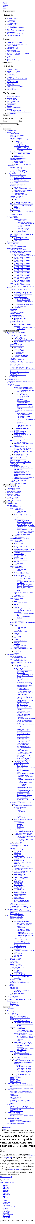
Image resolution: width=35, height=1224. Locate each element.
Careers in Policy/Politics (20, 1057)
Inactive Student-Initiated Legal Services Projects (22, 763)
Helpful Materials (21, 927)
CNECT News (18, 842)
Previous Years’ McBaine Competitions (23, 931)
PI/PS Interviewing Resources (25, 1034)
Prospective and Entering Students (23, 387)
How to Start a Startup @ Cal (21, 990)
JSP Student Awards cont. (20, 237)
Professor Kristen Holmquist (21, 901)
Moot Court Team (18, 953)
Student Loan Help (22, 422)
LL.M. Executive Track (16, 176)
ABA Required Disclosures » (18, 375)
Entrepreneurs (14, 988)
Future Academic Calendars (17, 283)
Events (5, 3)
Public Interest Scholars (23, 401)
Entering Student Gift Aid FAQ (25, 390)
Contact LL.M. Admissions (21, 355)
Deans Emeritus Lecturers (14, 491)
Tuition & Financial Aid (16, 196)
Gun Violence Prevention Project (26, 718)
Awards (12, 903)
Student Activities (18, 156)
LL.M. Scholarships (19, 437)
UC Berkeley (7, 1217)
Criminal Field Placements (17, 967)
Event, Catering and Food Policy (15, 30)
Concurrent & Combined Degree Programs (21, 362)
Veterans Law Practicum (13, 996)
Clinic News (17, 535)
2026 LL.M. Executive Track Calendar (20, 251)
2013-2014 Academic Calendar (22, 274)
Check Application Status (20, 194)
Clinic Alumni (21, 628)
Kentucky (19, 816)
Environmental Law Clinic (17, 540)
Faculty (16, 155)
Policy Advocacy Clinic (16, 598)
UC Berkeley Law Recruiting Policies (20, 1091)
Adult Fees (16, 607)
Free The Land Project (23, 784)
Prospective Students (19, 161)
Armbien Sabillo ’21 (19, 895)
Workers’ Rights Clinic (23, 758)
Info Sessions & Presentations (18, 459)
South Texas (20, 827)
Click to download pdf (6, 1177)
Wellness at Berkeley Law (14, 107)
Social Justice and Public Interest (19, 140)
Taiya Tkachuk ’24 (19, 879)
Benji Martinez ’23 (19, 889)
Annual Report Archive (20, 647)
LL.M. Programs (11, 173)
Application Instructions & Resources (24, 1060)
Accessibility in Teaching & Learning (17, 44)
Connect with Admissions (17, 346)
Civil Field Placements (16, 965)
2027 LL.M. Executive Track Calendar (24, 286)
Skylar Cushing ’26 (19, 860)
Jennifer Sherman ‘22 (19, 898)
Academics (7, 129)
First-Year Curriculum (16, 167)
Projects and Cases (19, 519)
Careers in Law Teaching (13, 1112)
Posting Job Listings (15, 1097)
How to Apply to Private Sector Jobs (23, 1022)
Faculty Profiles (11, 74)
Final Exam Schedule (12, 82)
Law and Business (15, 136)
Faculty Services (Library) (14, 51)
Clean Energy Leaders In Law (25, 692)
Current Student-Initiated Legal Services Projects (22, 667)
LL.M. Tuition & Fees (19, 433)
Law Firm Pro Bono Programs (18, 904)
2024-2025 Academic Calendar (22, 257)
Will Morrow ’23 (18, 891)
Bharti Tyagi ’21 (18, 888)
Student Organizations (13, 101)
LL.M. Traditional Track (16, 179)
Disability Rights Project (23, 703)
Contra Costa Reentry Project (25, 700)
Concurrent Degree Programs (18, 168)
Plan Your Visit (18, 347)
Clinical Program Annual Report (19, 645)
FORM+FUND (18, 991)
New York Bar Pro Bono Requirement (20, 906)
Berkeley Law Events (12, 48)
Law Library (6, 5)
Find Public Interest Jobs (20, 1033)
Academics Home (11, 130)
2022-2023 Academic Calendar (22, 260)
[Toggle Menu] (0, 126)
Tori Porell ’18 (17, 865)
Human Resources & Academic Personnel (18, 53)
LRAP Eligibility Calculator (24, 414)
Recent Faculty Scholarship (14, 492)
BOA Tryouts (17, 949)
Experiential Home (12, 503)
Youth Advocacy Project (23, 760)
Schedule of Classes (12, 23)
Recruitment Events (19, 350)
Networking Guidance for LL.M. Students (21, 1088)
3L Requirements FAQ (20, 318)
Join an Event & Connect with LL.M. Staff (21, 204)
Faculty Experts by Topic (13, 488)
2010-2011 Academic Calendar (22, 278)
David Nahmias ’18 (19, 856)
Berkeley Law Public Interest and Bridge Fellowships (26, 1049)
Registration (13, 309)
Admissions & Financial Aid (11, 330)
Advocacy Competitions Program (16, 915)
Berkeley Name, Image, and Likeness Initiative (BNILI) (24, 682)
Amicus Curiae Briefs (23, 520)
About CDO (10, 1010)
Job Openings (7, 1205)
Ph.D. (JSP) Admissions (13, 379)
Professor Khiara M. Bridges (21, 900)
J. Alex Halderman (7, 1157)
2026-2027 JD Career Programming (19, 1016)
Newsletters (17, 552)
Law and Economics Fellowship (22, 164)
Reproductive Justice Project (24, 752)
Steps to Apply (17, 187)
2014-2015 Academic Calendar (22, 272)
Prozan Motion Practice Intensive (22, 920)
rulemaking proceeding (15, 1169)
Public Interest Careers (16, 1027)
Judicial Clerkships (15, 1059)
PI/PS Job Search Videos (23, 1040)
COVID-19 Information (13, 35)
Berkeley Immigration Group (25, 674)
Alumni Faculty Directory (17, 1114)
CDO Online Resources (16, 1111)
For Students (7, 62)
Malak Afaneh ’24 (18, 882)
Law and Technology (16, 138)
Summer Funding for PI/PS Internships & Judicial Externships (24, 1045)
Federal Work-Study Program (18, 483)
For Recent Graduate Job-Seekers (19, 1106)
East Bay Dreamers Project (24, 706)
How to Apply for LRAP (23, 416)
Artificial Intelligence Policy (21, 298)
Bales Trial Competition (20, 946)
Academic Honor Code (20, 295)
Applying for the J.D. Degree (18, 335)
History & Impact (15, 1005)
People (15, 601)
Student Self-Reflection (23, 573)
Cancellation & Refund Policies (22, 202)
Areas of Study (11, 132)
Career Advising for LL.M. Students (16, 1083)
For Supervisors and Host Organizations (21, 975)
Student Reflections (22, 560)
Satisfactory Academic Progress (22, 478)
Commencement (11, 104)
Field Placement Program (13, 959)
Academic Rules (11, 24)
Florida (19, 813)
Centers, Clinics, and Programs (22, 153)
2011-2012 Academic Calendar (22, 277)
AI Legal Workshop (22, 766)
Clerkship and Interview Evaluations (23, 1072)
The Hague (17, 970)
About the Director (15, 1002)
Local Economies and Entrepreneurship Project (23, 792)
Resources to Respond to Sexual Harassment (19, 61)
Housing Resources (19, 201)
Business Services (11, 50)
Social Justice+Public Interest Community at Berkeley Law (21, 146)
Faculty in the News (12, 497)
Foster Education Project (23, 714)
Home (5, 1126)
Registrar (9, 109)
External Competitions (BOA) (18, 947)
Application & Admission (17, 185)
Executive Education (12, 243)
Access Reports (18, 636)
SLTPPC (5, 1129)
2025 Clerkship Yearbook (24, 1068)
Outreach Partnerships (16, 366)
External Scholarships (23, 396)
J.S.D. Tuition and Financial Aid (25, 223)
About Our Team (14, 465)
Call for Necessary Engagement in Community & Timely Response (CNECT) (21, 830)
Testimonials (13, 961)
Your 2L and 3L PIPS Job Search (26, 1036)
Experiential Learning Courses (15, 909)
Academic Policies (12, 98)
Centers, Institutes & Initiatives (15, 500)
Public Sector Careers (16, 1051)
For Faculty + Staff (9, 11)
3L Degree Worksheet (19, 319)
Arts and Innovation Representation (22, 672)
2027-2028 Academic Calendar (22, 284)
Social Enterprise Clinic (16, 638)
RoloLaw (9, 29)
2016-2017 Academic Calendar (22, 269)
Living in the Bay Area (16, 361)
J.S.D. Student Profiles (20, 231)
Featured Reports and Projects (25, 577)
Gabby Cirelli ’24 (18, 875)
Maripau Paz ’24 (18, 885)
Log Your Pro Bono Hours (17, 659)
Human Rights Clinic (16, 566)
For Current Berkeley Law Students (19, 372)
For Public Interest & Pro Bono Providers (21, 908)
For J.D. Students (11, 1013)
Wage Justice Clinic (22, 798)
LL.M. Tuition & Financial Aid (18, 431)
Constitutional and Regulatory (18, 158)
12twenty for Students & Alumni (15, 1123)
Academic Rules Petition (20, 297)
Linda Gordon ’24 (18, 850)
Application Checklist (19, 191)
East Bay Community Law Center (19, 538)
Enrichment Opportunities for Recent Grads (22, 1108)
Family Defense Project (23, 711)
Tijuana (19, 828)
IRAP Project (17, 854)
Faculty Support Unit (12, 47)
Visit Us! (16, 207)
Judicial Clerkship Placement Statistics (20, 1121)
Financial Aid (10, 384)
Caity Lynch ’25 (18, 869)
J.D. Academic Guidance (17, 316)
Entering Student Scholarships (25, 388)
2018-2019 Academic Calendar (22, 266)
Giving (5, 6)
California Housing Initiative (24, 691)
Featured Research (12, 498)
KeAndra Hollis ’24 (19, 883)
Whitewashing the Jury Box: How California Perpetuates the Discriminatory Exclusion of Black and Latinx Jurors (25, 532)
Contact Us (17, 208)
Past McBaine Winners (23, 929)
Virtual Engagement (19, 349)
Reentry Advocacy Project (24, 796)
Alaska (19, 808)
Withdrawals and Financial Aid (22, 480)
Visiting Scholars (18, 162)
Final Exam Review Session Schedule (17, 79)
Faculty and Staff (21, 511)
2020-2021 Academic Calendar (22, 263)
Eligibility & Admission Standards (23, 190)
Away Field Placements (16, 969)
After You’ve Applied (19, 338)
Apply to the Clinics (15, 506)
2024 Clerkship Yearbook (24, 1066)
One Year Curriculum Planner (18, 246)
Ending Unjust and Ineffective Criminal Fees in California (25, 609)
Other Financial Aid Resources (18, 466)
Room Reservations (12, 57)
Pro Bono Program (12, 654)
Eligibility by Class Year (16, 917)
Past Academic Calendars (17, 252)
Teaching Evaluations (12, 77)
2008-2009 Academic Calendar (22, 281)
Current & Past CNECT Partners (22, 834)
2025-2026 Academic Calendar (22, 254)
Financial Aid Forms (15, 457)
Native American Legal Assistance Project (23, 737)
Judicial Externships (15, 964)
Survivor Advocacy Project (24, 755)
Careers (6, 1007)
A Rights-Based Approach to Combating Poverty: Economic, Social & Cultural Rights (25, 586)
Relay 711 (6, 1213)
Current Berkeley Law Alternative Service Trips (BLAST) (23, 806)
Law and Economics (15, 159)
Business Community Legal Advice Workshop (24, 685)
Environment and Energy (17, 135)
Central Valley (21, 811)
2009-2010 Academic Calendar (22, 280)
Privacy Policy (7, 1216)
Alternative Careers (15, 1080)
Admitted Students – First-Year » (19, 367)
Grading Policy (14, 1095)
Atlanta (19, 810)
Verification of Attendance (17, 312)
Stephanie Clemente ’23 (20, 892)
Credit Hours (17, 307)
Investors (12, 994)
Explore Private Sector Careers (22, 1021)
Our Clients (20, 563)
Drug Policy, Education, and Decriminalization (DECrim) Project (23, 867)
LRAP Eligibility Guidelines (24, 413)
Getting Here (6, 1202)
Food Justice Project (22, 712)
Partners (19, 630)
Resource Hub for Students (14, 89)
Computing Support (12, 45)
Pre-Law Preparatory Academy (22, 341)
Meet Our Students (15, 210)
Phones (9, 56)
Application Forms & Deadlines (22, 188)
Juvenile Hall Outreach (23, 785)
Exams (8, 80)
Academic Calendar (12, 18)
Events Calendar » (18, 240)
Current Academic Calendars (18, 175)
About (15, 625)
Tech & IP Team (18, 955)
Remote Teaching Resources (14, 42)
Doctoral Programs (12, 216)
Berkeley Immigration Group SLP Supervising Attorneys (23, 871)
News (5, 2)
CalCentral (10, 83)
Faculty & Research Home (14, 486)
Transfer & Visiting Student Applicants (24, 340)
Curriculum (17, 141)
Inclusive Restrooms (12, 113)
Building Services (11, 59)
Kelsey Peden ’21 (18, 897)
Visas (15, 199)
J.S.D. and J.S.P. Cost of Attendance (23, 448)
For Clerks (16, 1076)
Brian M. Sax (17, 651)
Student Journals (11, 103)
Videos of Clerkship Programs (22, 1074)
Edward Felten (31, 1155)
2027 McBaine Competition (24, 923)
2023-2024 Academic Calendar (22, 258)
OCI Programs (14, 1079)
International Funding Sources (22, 439)
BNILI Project (17, 851)
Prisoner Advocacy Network (24, 795)
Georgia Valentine (22, 602)
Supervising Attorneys (16, 846)
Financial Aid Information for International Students (21, 471)
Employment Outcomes (13, 1118)
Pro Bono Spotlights (15, 848)
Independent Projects (15, 843)
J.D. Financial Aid (12, 72)
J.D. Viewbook (18, 353)
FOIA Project (17, 853)
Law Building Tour (19, 352)
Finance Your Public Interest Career (23, 1042)
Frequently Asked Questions (17, 981)
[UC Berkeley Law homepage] (7, 1182)
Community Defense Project (24, 782)
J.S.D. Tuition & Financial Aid (18, 446)
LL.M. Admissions (12, 376)
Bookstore (9, 106)
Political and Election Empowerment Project (23, 745)
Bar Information (14, 323)
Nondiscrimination (8, 1214)
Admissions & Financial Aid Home (16, 332)
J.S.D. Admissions (12, 378)
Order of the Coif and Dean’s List (19, 289)
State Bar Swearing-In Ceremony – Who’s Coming (26, 328)
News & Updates (21, 423)
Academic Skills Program (13, 100)
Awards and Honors (12, 494)
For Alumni (10, 1105)
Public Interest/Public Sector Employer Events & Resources (25, 1030)
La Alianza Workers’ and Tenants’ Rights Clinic (23, 728)
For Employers (11, 1089)
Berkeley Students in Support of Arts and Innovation (25, 774)
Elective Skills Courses (16, 914)
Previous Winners (21, 941)
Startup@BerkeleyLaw (13, 985)
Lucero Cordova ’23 (19, 886)
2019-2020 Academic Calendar (22, 265)
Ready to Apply (18, 337)
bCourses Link (11, 21)
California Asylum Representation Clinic (23, 688)
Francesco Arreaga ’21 (20, 894)
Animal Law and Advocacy (24, 670)
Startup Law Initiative (23, 753)
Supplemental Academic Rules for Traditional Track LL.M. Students (23, 293)
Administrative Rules (15, 979)
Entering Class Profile (16, 344)
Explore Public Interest (20, 1028)
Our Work (16, 561)
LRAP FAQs (20, 427)
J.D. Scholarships (18, 393)
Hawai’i (19, 814)
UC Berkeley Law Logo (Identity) (16, 27)
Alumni (5, 8)
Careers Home (11, 1008)
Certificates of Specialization (17, 184)
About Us (16, 557)
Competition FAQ (22, 940)
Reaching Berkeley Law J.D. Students (20, 1100)
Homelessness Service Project (25, 720)
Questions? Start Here (16, 214)
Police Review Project (23, 743)
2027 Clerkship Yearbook (24, 1071)
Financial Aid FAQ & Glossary (18, 456)
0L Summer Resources (16, 1015)
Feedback (6, 1208)
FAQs (15, 343)
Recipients (16, 653)
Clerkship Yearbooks (19, 1065)
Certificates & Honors (13, 242)
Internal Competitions (16, 918)
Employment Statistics (16, 1120)
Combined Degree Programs (17, 170)
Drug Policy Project (22, 705)
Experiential (7, 502)
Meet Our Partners (15, 213)
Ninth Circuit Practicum (13, 998)
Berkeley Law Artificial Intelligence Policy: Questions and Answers (25, 301)
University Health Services (14, 110)
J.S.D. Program (14, 217)
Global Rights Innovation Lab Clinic (20, 555)
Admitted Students (15, 197)
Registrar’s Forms (15, 313)
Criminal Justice (14, 133)
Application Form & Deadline (25, 222)
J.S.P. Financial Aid (15, 440)
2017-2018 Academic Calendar (22, 268)
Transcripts (13, 310)
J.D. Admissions (11, 333)
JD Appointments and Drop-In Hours (20, 1018)
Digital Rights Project (23, 702)
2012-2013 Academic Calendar (22, 275)
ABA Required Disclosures (10, 1206)
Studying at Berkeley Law (17, 359)
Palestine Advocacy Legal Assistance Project (24, 740)
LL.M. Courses (14, 182)
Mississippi (20, 825)
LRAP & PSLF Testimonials (24, 425)
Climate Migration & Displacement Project (22, 695)
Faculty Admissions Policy (17, 364)
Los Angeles (20, 822)
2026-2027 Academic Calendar (18, 249)
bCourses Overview (12, 20)
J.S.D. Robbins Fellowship (21, 449)
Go (21, 121)
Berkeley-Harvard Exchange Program (20, 172)
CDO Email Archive (15, 1082)
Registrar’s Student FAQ (16, 321)
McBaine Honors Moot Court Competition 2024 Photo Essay (25, 934)
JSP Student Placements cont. (21, 239)
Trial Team (16, 956)
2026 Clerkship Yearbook (24, 1069)
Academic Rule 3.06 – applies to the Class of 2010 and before (23, 305)
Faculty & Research (9, 485)
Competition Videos (15, 958)
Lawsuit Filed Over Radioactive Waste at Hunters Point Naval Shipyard (24, 550)
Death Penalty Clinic (15, 508)
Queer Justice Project (22, 750)
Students (16, 604)
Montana (19, 824)
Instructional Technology (13, 54)
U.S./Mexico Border (22, 818)
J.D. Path (19, 143)
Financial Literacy (15, 460)
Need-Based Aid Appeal (23, 394)
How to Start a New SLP (20, 761)
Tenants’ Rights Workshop (24, 757)
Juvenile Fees (17, 612)
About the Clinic (18, 509)
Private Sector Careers (16, 1019)
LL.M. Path (20, 144)
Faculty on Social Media (13, 495)
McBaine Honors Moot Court (21, 921)
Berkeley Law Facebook (13, 71)
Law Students (14, 987)
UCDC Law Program (19, 973)
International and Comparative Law (19, 152)
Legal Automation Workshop (25, 790)
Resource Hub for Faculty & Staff (16, 33)
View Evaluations (11, 26)
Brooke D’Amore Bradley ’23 (22, 877)
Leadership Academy (22, 402)
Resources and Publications (21, 605)
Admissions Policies (19, 193)
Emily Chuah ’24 (18, 880)
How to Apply (17, 665)
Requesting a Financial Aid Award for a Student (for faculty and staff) (20, 462)
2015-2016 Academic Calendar (22, 271)
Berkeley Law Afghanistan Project (23, 833)
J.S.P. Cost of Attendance (20, 442)
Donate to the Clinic (19, 537)
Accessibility (6, 1211)
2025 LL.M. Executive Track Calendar (24, 255)
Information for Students (20, 514)
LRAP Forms (20, 417)
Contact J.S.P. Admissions (21, 356)
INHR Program (18, 972)
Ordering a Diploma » (16, 315)
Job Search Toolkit (12, 1011)
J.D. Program (10, 165)
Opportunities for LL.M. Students (19, 845)
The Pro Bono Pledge (16, 656)
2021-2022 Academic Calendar (22, 262)
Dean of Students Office (13, 96)
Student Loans (14, 481)
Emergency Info (11, 32)
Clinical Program (11, 505)
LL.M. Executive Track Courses (22, 178)
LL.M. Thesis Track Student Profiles (23, 211)
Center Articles (7, 1127)
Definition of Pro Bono (20, 657)
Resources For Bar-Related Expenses (24, 477)
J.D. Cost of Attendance (20, 391)
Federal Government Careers (21, 1053)
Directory (6, 115)
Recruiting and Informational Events (23, 205)
